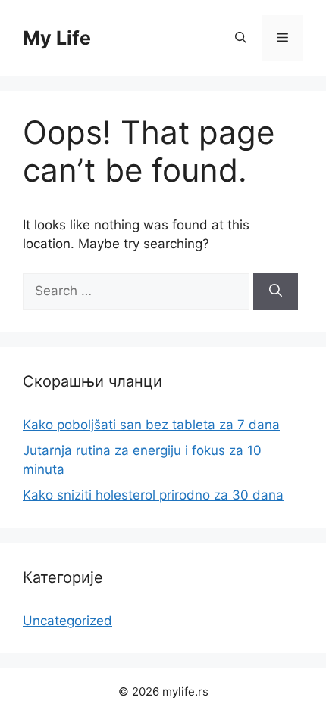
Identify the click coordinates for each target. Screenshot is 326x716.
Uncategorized (67, 620)
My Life (57, 37)
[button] (241, 38)
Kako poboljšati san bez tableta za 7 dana (151, 424)
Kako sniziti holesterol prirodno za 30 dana (153, 495)
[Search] (275, 291)
